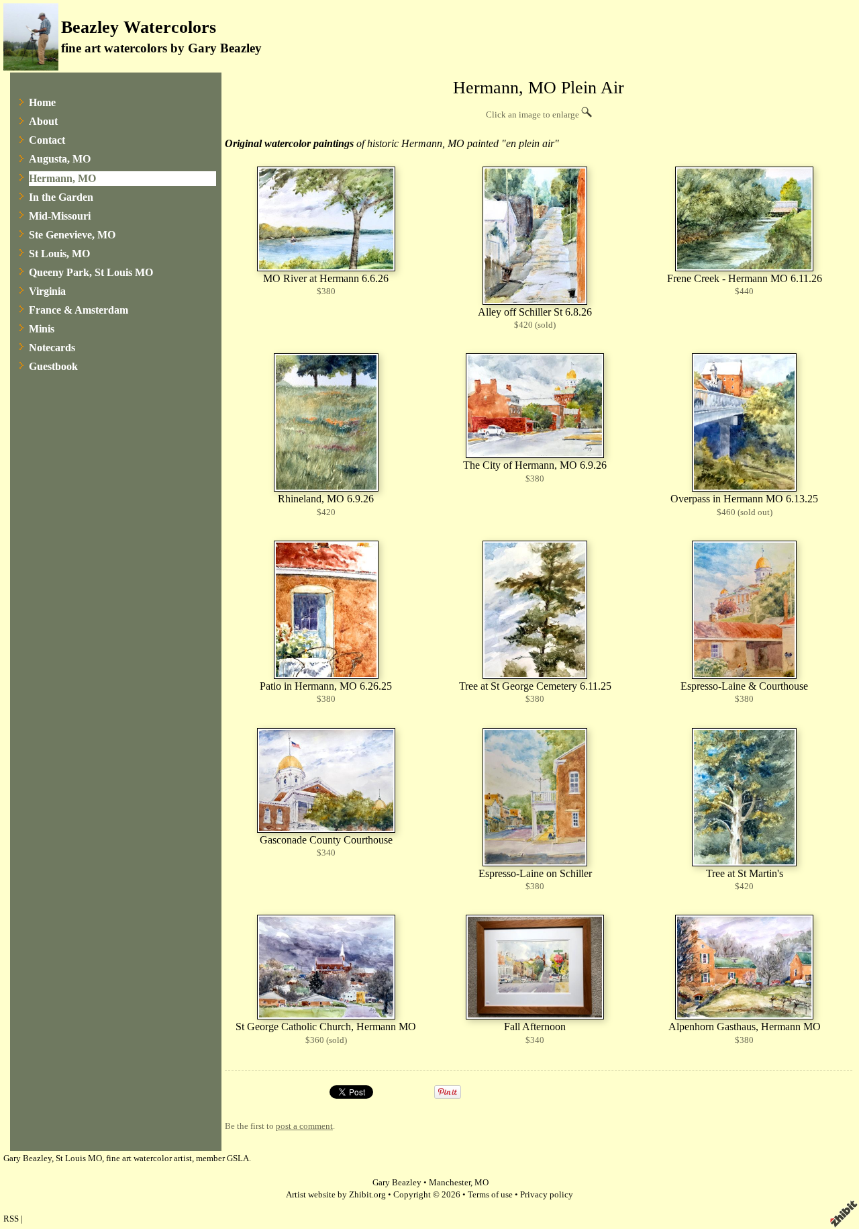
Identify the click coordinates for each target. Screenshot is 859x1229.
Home (42, 102)
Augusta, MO (60, 159)
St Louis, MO (59, 253)
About (43, 121)
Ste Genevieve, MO (72, 234)
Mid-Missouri (60, 216)
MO (481, 1182)
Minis (41, 328)
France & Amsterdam (78, 310)
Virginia (47, 291)
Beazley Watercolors (138, 27)
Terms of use (490, 1194)
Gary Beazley (396, 1182)
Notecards (52, 347)
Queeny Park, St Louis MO (91, 272)
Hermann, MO (62, 178)
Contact (47, 140)
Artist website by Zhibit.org (336, 1194)
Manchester (449, 1182)
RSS (11, 1219)
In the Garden (61, 197)
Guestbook (53, 366)
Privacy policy (546, 1194)
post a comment (304, 1126)
